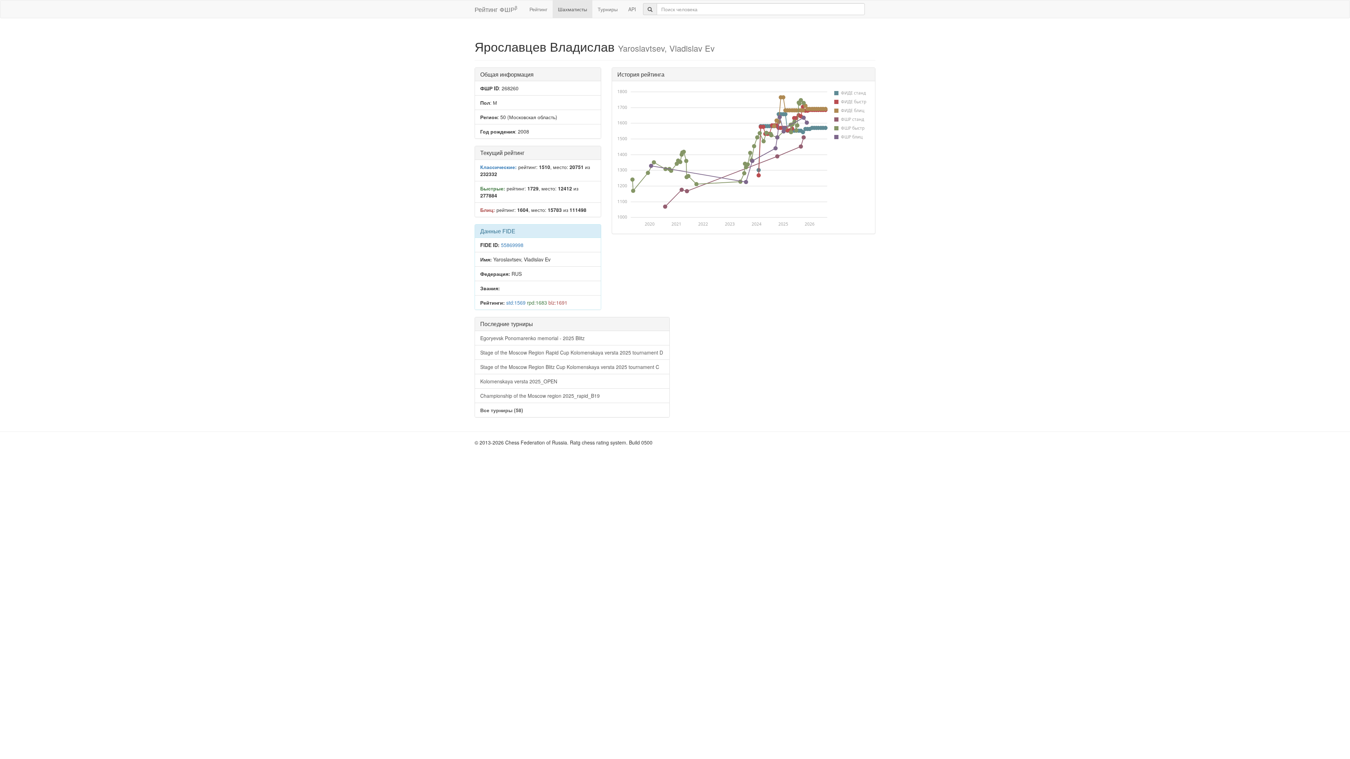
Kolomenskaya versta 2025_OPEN (518, 381)
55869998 (512, 244)
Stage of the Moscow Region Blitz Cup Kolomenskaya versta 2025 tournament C (569, 366)
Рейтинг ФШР (496, 9)
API (632, 9)
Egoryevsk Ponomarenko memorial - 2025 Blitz (532, 338)
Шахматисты (572, 9)
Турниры (608, 9)
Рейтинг (538, 9)
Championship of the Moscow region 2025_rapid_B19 (540, 395)
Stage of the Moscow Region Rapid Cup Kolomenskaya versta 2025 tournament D (571, 352)
